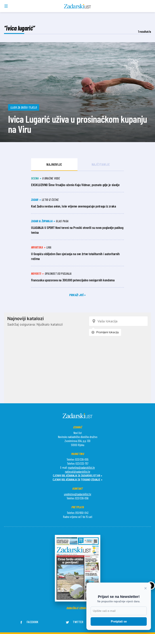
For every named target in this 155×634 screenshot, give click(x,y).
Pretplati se (119, 621)
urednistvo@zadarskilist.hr (77, 494)
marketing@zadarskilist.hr (81, 467)
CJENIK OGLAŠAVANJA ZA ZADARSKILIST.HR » (77, 475)
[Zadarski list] (77, 6)
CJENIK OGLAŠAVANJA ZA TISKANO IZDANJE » (77, 479)
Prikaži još (76, 295)
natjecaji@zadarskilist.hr (77, 471)
